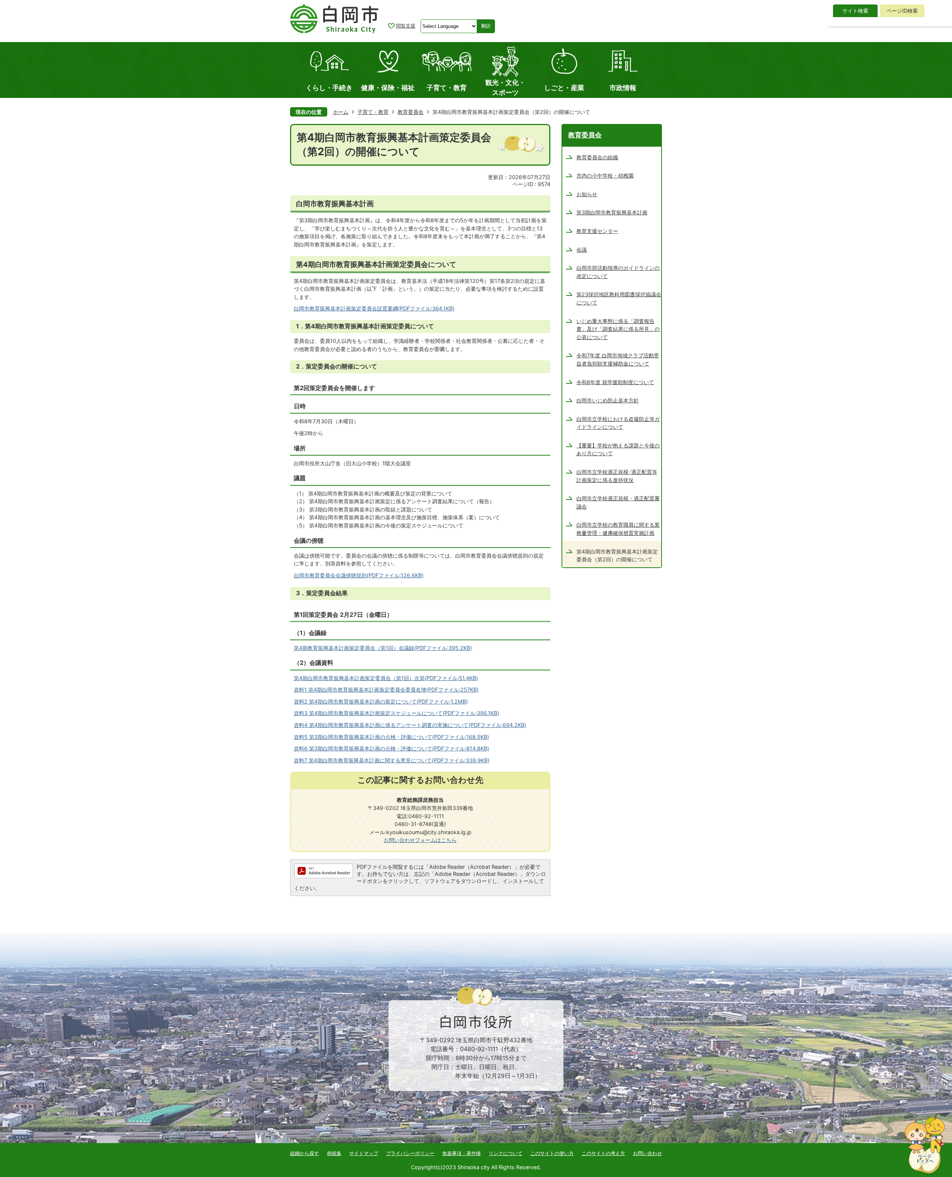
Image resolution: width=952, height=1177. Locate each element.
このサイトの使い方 (552, 1153)
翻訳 (486, 26)
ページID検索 (902, 10)
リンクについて (505, 1153)
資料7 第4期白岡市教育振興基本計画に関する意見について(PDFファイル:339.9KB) (391, 760)
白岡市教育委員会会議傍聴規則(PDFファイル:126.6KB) (359, 575)
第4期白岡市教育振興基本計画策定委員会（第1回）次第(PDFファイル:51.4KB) (386, 678)
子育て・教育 (373, 112)
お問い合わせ (647, 1153)
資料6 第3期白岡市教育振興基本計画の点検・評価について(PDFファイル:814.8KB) (391, 748)
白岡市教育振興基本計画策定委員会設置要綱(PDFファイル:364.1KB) (374, 308)
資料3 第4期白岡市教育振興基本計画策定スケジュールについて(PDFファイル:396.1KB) (396, 713)
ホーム (340, 112)
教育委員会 (411, 112)
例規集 (334, 1153)
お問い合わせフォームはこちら (420, 840)
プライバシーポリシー (410, 1153)
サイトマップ (363, 1153)
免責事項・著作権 (461, 1153)
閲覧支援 (405, 26)
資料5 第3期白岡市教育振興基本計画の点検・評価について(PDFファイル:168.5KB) (391, 737)
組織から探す (304, 1153)
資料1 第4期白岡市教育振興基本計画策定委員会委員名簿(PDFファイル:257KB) (386, 689)
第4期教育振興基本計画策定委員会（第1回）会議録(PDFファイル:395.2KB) (383, 648)
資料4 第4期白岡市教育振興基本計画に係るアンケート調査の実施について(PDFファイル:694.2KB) (410, 725)
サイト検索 (855, 10)
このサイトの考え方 (603, 1153)
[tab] (855, 10)
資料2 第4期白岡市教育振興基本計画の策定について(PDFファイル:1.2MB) (381, 701)
